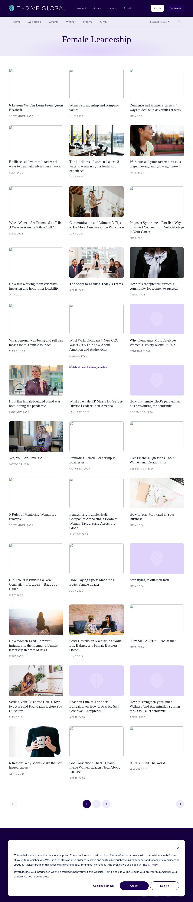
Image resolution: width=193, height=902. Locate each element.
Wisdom (53, 21)
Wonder (70, 21)
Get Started (175, 8)
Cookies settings (104, 885)
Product (81, 8)
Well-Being (34, 21)
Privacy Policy (150, 864)
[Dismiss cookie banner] (177, 848)
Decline (164, 885)
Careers (111, 8)
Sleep (103, 21)
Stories (97, 8)
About (127, 8)
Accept (134, 885)
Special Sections (158, 21)
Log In (157, 8)
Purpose (88, 21)
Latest (16, 21)
